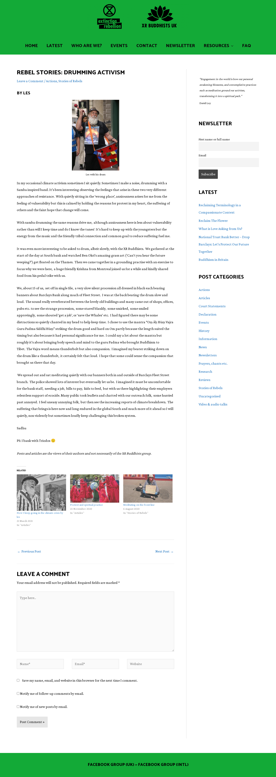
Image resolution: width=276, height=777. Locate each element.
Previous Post (29, 551)
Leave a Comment (30, 81)
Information (208, 339)
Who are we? (86, 45)
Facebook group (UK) (111, 764)
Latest (54, 45)
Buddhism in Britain (213, 260)
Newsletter (180, 45)
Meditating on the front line (139, 504)
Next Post (164, 551)
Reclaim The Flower (213, 221)
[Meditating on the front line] (148, 488)
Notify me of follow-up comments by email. (52, 694)
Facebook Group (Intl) (163, 764)
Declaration (207, 314)
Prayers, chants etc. (213, 363)
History (204, 331)
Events (119, 45)
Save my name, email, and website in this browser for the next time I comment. (80, 680)
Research (205, 372)
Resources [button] (216, 45)
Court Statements (212, 306)
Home (31, 45)
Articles (204, 298)
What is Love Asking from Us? (220, 229)
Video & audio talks (213, 404)
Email (202, 155)
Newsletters (208, 355)
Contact (146, 45)
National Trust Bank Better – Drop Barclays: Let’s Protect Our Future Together (224, 244)
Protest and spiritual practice (86, 504)
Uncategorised (210, 396)
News (203, 347)
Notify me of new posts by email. (43, 707)
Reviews (204, 380)
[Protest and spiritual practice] (94, 488)
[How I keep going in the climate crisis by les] (41, 492)
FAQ (246, 45)
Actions (51, 81)
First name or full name (214, 139)
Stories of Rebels (70, 81)
